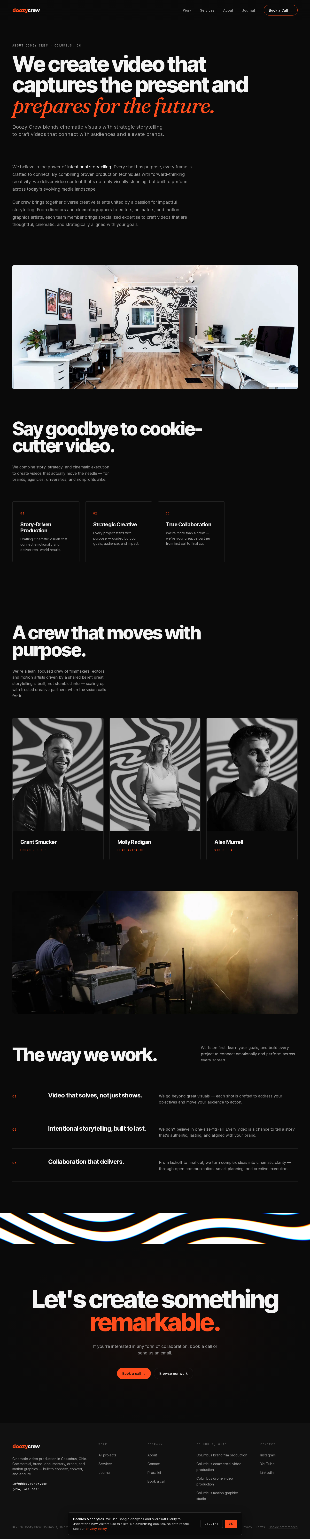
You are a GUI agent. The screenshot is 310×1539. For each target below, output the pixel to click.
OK (231, 1523)
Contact (153, 1464)
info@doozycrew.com (29, 1484)
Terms (260, 1527)
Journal (248, 10)
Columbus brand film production (221, 1455)
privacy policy (96, 1529)
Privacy (247, 1527)
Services (207, 10)
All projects (107, 1455)
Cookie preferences (283, 1527)
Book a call (156, 1481)
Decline (212, 1523)
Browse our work (173, 1373)
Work (187, 10)
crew (25, 10)
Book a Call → (280, 10)
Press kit (154, 1472)
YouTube (267, 1464)
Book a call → (134, 1373)
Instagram (268, 1455)
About (228, 10)
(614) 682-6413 (25, 1489)
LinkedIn (267, 1472)
